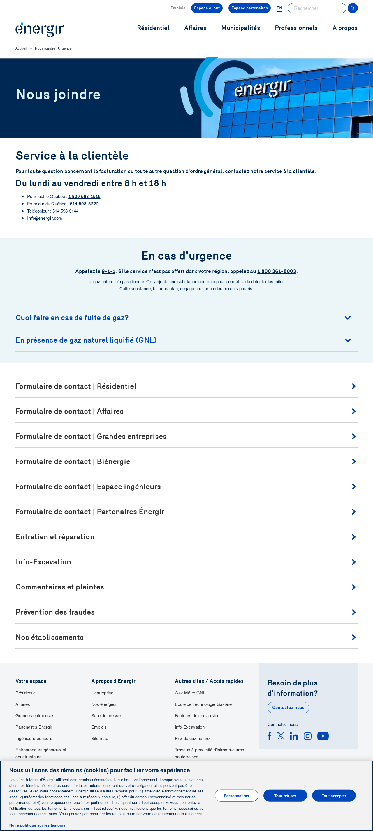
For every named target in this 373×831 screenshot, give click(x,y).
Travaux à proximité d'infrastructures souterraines (209, 753)
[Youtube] (323, 737)
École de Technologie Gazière (203, 704)
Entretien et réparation (54, 536)
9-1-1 (108, 271)
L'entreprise (102, 693)
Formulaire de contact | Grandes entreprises (91, 436)
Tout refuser (285, 795)
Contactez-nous (288, 707)
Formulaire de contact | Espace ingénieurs (88, 486)
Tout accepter (334, 795)
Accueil (21, 48)
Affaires (22, 704)
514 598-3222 (84, 204)
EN (279, 8)
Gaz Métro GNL (190, 693)
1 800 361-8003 (276, 271)
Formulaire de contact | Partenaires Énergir (89, 511)
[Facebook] (269, 737)
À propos (345, 28)
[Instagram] (308, 737)
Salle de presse (106, 715)
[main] (186, 796)
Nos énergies (104, 704)
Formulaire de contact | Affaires (69, 411)
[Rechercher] (353, 8)
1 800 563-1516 (84, 196)
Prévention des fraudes (55, 612)
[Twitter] (280, 736)
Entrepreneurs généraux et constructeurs (40, 753)
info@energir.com (44, 218)
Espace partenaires (249, 8)
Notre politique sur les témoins (37, 825)
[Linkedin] (294, 737)
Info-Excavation (43, 561)
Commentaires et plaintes (59, 587)
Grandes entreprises (34, 715)
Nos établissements (49, 637)
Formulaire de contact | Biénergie (72, 461)
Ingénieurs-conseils (33, 738)
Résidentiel (25, 693)
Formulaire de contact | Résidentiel (75, 386)
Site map (99, 738)
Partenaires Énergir (33, 727)
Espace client (207, 8)
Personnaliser (236, 795)
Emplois (177, 8)
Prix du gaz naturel (192, 738)
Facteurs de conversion (197, 715)
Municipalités (240, 28)
